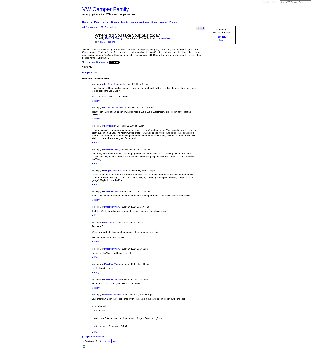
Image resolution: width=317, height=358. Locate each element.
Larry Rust (108, 126)
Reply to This (89, 72)
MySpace (90, 62)
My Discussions (108, 27)
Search (314, 2)
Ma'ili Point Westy (113, 38)
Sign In (275, 2)
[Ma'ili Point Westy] (87, 42)
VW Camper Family (105, 9)
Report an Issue (211, 354)
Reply (96, 101)
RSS (84, 346)
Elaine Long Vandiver (113, 108)
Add (202, 28)
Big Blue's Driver (111, 84)
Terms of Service (228, 354)
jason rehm (109, 222)
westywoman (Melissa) (114, 171)
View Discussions (106, 42)
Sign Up (266, 2)
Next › (115, 341)
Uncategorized (163, 38)
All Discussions (89, 27)
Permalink (93, 84)
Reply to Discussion (93, 336)
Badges (198, 354)
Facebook (103, 62)
